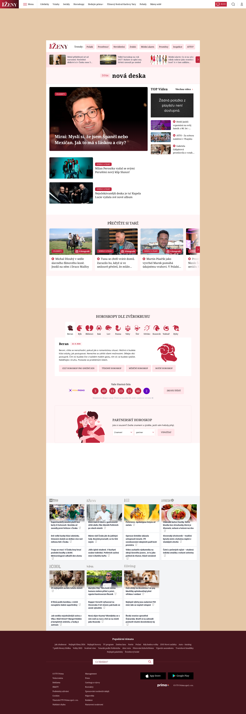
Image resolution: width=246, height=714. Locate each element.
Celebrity (44, 4)
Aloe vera (126, 648)
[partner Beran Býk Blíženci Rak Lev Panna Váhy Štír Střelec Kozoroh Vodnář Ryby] (144, 432)
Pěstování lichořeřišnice (143, 648)
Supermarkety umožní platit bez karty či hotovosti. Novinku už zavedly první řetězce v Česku (65, 525)
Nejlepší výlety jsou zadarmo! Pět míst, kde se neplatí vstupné (141, 603)
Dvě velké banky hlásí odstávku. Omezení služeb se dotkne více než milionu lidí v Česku (67, 539)
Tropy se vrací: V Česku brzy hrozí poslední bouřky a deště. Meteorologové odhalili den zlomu (66, 553)
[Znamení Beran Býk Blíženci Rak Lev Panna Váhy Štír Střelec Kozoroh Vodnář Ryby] (122, 432)
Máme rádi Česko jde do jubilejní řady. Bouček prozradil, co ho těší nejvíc (103, 539)
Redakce (89, 700)
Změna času (121, 644)
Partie (130, 644)
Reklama (56, 682)
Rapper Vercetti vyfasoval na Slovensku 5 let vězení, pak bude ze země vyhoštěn (104, 605)
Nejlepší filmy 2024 (77, 644)
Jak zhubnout (60, 644)
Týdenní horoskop (111, 368)
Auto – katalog (185, 644)
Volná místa (58, 678)
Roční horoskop (164, 368)
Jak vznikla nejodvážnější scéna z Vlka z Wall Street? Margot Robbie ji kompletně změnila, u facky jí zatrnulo (66, 620)
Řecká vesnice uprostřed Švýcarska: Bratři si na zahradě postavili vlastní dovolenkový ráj (140, 619)
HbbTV (56, 687)
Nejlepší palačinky (115, 652)
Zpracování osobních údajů (97, 691)
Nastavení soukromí (94, 704)
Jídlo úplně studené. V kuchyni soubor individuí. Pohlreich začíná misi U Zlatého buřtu (103, 553)
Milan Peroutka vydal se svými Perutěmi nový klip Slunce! (115, 170)
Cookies (56, 695)
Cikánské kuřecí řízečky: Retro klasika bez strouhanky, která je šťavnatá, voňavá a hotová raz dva (178, 525)
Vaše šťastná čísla (121, 384)
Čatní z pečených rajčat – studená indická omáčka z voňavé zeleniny (178, 551)
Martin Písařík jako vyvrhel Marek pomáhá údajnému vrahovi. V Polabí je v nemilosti (161, 264)
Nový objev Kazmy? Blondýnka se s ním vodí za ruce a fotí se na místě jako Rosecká (104, 619)
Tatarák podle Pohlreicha (109, 648)
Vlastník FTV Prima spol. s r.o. (65, 700)
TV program (108, 644)
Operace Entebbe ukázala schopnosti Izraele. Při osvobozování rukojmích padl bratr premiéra (141, 540)
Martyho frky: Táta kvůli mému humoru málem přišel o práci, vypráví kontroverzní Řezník (102, 591)
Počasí (138, 644)
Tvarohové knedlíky (184, 648)
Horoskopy (78, 4)
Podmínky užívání (61, 691)
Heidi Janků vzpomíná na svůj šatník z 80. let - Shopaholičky (182, 126)
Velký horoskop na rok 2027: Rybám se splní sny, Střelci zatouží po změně (130, 60)
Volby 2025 (77, 648)
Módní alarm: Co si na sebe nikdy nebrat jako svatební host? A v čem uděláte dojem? (181, 61)
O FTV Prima (58, 673)
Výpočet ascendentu (165, 648)
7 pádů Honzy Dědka (62, 648)
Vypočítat (166, 432)
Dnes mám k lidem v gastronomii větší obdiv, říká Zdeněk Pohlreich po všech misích (103, 525)
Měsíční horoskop (138, 368)
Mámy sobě (155, 4)
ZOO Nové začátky (168, 644)
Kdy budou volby (150, 644)
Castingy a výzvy (92, 682)
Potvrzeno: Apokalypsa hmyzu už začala (140, 523)
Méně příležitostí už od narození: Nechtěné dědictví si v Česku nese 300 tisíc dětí (80, 61)
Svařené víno (90, 648)
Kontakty (89, 687)
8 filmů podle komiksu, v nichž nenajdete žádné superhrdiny (64, 603)
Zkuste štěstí (174, 390)
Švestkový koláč (132, 652)
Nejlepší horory (94, 644)
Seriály (66, 4)
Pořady (143, 4)
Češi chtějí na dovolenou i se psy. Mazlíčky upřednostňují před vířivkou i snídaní (140, 591)
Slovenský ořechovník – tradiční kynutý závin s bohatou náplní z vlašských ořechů (177, 539)
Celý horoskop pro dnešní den (78, 368)
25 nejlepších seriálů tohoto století (66, 588)
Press (87, 678)
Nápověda (89, 695)
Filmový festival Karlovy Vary (121, 4)
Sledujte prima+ (95, 4)
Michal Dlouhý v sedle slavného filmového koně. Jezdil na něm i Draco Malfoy (70, 262)
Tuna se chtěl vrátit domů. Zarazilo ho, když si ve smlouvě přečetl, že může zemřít (116, 264)
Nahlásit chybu (59, 704)
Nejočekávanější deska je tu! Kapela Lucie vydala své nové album (118, 195)
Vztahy (56, 4)
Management (91, 673)
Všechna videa (183, 89)
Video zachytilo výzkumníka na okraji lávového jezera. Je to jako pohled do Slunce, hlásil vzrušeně (141, 553)
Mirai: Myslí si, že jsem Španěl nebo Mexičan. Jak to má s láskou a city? (91, 139)
